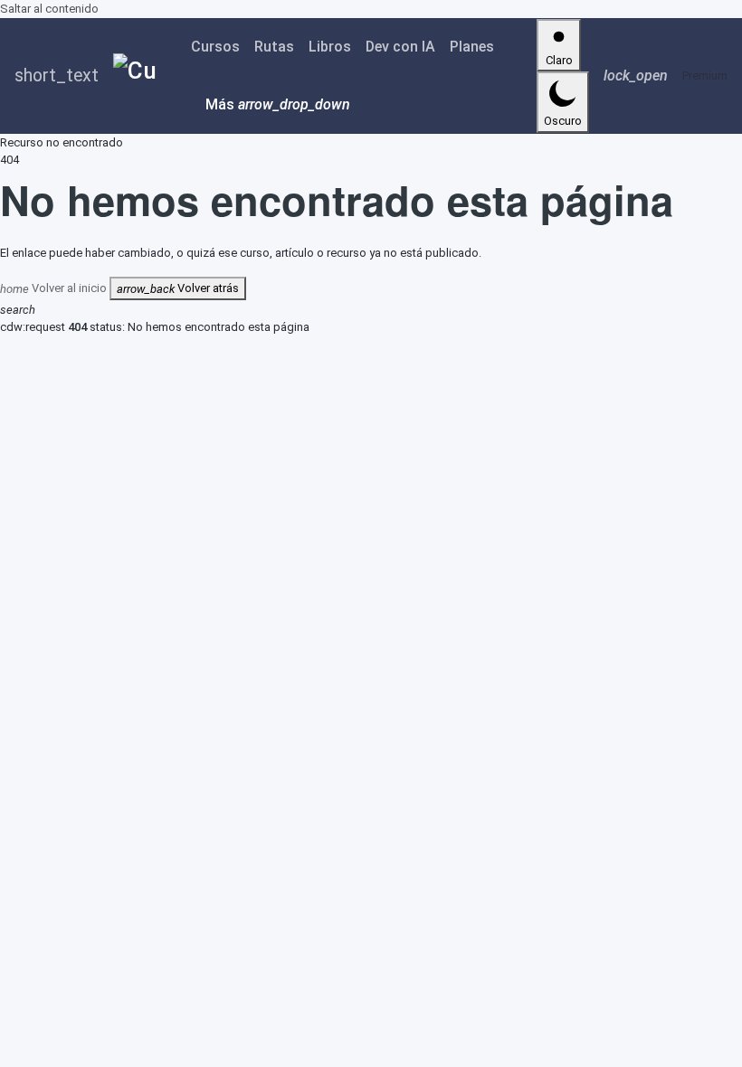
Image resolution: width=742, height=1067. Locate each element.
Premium (705, 75)
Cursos (215, 46)
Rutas (274, 46)
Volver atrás (178, 288)
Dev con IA (400, 46)
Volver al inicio (54, 288)
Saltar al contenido (49, 8)
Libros (330, 46)
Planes (472, 46)
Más (277, 104)
